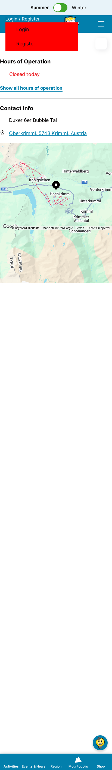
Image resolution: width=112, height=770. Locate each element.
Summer (39, 7)
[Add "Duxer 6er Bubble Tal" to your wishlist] (101, 43)
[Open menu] (101, 24)
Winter (79, 7)
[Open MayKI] (100, 742)
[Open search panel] (90, 24)
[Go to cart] (79, 24)
